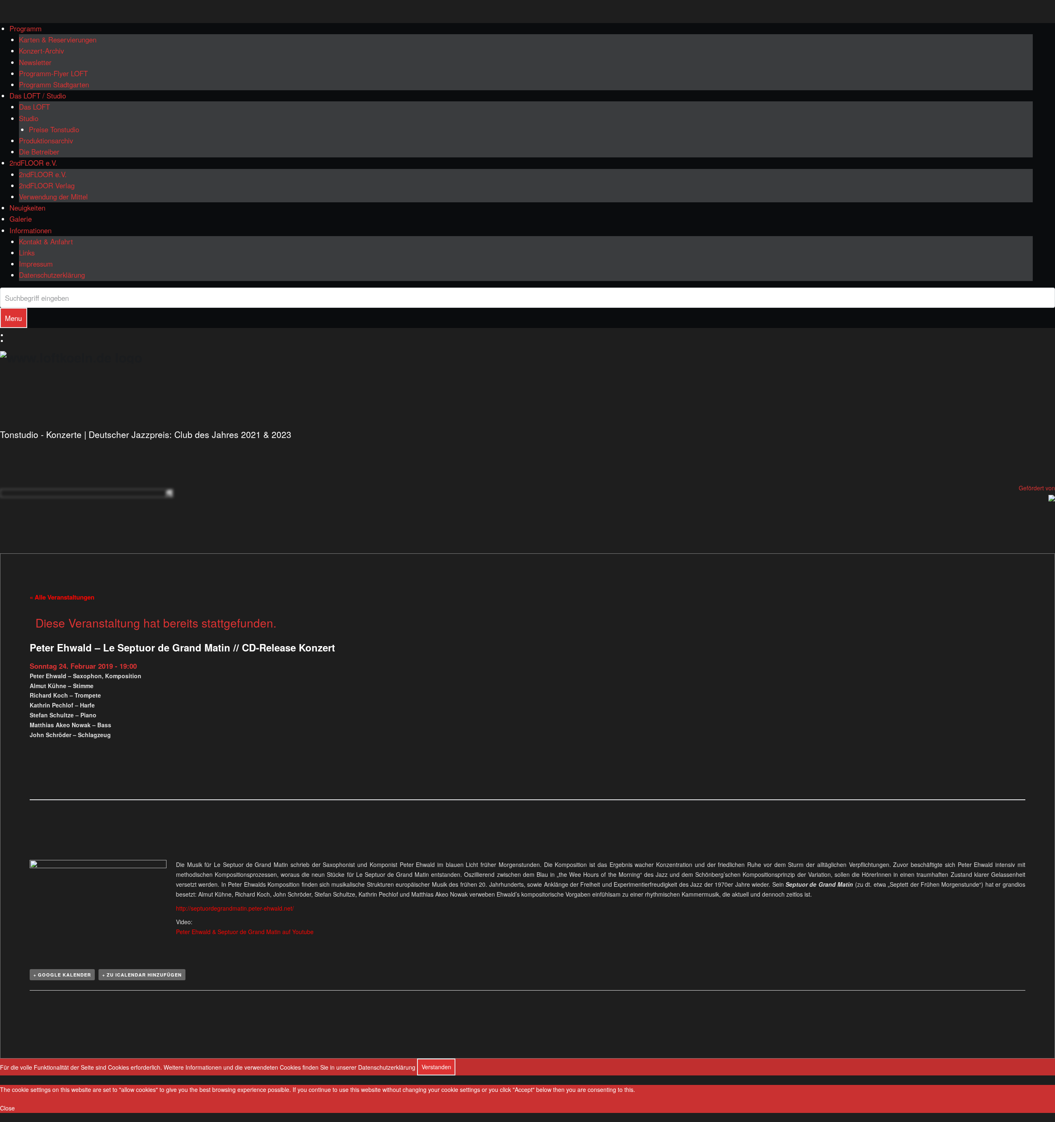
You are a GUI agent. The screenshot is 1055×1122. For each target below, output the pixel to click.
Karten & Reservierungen (57, 40)
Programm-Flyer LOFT (53, 73)
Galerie (20, 219)
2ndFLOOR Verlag (47, 185)
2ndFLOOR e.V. (33, 163)
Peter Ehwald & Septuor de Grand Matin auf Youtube (245, 932)
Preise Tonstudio (54, 129)
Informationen (30, 230)
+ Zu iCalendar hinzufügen (142, 975)
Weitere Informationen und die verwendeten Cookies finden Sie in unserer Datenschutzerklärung (289, 1067)
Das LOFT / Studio (37, 96)
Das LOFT (34, 107)
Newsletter (35, 62)
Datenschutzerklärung (52, 275)
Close (7, 1108)
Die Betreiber (39, 152)
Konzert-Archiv (41, 51)
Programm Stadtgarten (54, 84)
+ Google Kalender (62, 975)
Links (27, 253)
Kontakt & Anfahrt (46, 241)
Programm (25, 28)
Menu (13, 318)
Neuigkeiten (27, 208)
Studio (28, 118)
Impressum (36, 264)
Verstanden (436, 1067)
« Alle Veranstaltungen (62, 597)
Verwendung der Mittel (53, 196)
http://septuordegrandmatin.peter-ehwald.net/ (235, 908)
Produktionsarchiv (46, 140)
